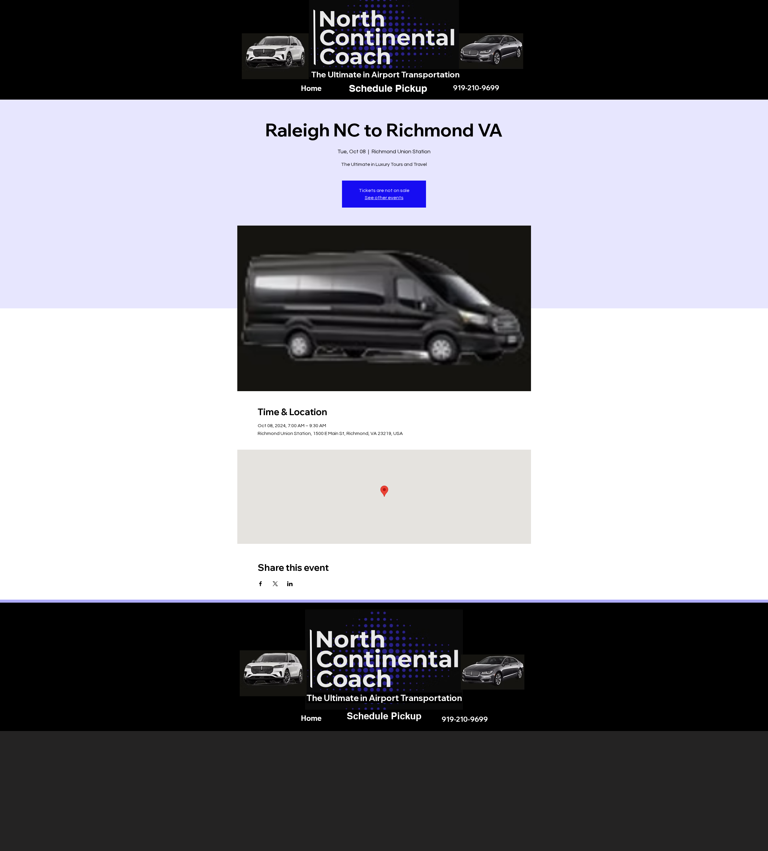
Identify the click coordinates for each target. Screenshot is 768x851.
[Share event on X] (275, 583)
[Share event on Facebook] (260, 583)
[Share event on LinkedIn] (290, 583)
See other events (384, 197)
